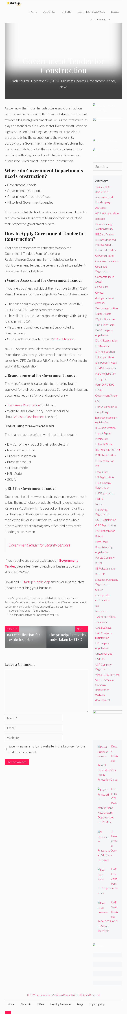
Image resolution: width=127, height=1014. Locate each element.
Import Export (103, 433)
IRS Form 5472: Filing (107, 449)
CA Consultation (104, 255)
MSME (99, 498)
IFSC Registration (105, 427)
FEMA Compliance (106, 368)
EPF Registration (105, 351)
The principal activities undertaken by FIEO (33, 614)
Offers (66, 11)
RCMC (99, 563)
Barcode (100, 218)
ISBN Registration (105, 455)
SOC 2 (99, 589)
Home (33, 11)
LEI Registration (104, 477)
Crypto (99, 292)
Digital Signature (105, 319)
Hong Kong (101, 412)
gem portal (22, 598)
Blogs (115, 11)
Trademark (101, 622)
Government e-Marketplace (45, 598)
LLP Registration (104, 493)
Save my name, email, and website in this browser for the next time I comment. (46, 749)
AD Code (100, 207)
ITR (97, 466)
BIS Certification (104, 234)
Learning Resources (91, 11)
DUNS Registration (106, 340)
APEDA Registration (107, 213)
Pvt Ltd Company (104, 557)
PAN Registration (105, 530)
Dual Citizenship (104, 325)
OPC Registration (105, 525)
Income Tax (101, 438)
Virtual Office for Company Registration (105, 685)
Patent (99, 536)
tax (97, 605)
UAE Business (103, 627)
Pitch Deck (101, 541)
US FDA (99, 659)
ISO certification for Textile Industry (29, 610)
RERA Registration (105, 568)
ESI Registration (104, 357)
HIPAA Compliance (106, 406)
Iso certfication (64, 606)
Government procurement (30, 602)
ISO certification (104, 461)
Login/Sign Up (100, 19)
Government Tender (101, 81)
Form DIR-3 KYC (104, 384)
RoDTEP (100, 574)
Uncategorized (103, 653)
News (63, 87)
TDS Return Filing (105, 616)
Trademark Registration (23, 405)
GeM (11, 598)
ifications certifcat (43, 606)
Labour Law (101, 472)
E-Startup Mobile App (35, 582)
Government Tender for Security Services (39, 545)
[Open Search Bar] (117, 19)
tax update (101, 611)
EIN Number (102, 346)
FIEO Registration (105, 373)
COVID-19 (101, 287)
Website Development (29, 416)
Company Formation (106, 261)
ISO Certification (62, 339)
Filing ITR (100, 379)
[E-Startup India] (15, 4)
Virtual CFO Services (107, 674)
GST (97, 401)
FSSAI (98, 390)
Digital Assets (103, 313)
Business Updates (73, 81)
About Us (49, 11)
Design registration (106, 308)
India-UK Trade (103, 444)
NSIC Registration (105, 519)
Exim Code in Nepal (106, 362)
